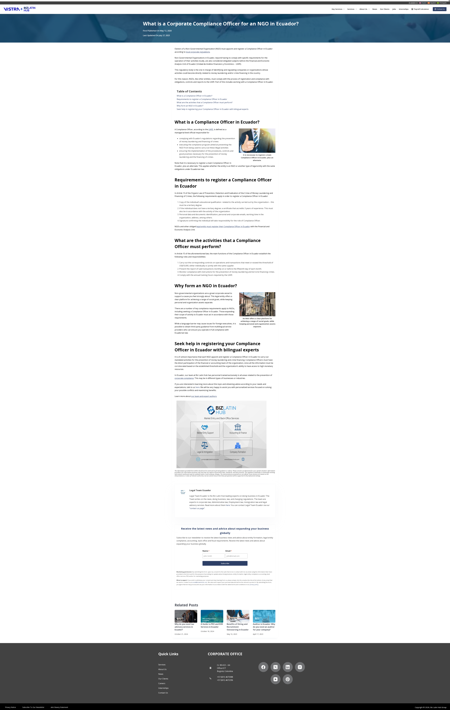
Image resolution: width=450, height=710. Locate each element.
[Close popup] (274, 254)
